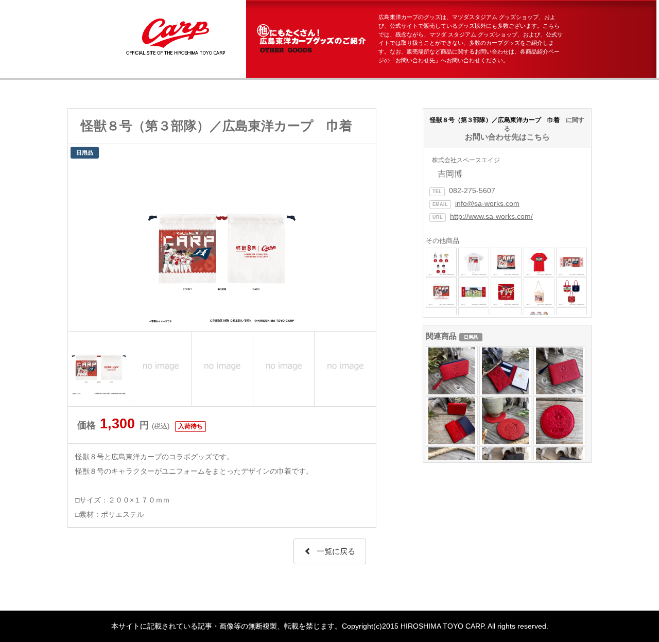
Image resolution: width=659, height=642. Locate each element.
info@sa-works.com (487, 203)
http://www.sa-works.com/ (491, 216)
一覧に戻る (336, 551)
